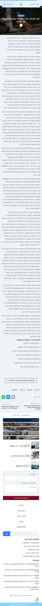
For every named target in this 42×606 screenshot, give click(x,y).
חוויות (29, 390)
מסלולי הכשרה (13, 604)
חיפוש (6, 534)
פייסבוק (15, 415)
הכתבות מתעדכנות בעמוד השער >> (21, 380)
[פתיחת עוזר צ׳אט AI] (37, 601)
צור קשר (21, 521)
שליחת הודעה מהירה (21, 498)
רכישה (21, 390)
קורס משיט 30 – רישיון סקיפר (20, 446)
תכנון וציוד (20, 15)
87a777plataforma (33, 564)
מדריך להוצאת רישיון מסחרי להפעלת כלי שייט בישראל (10, 407)
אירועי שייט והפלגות (23, 466)
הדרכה (36, 390)
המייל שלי (33, 474)
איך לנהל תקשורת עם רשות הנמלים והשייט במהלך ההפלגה (32, 407)
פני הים (20, 595)
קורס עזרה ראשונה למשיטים (31, 556)
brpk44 (36, 581)
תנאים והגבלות (21, 516)
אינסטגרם (24, 415)
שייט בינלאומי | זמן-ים (32, 553)
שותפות (14, 390)
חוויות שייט (25, 604)
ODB (11, 595)
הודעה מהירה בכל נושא (29, 483)
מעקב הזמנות (21, 511)
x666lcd (36, 576)
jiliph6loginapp (34, 570)
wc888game (35, 587)
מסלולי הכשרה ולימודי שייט (20, 456)
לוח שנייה (21, 505)
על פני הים (26, 464)
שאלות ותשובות (21, 527)
